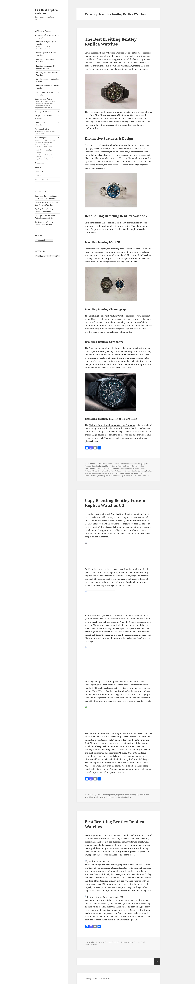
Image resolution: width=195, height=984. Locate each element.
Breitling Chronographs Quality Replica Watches (114, 115)
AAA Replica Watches (43, 31)
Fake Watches (116, 471)
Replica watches (143, 476)
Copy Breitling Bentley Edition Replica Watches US (115, 503)
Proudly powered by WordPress (97, 979)
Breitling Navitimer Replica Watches (47, 73)
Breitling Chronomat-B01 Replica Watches (46, 67)
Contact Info (39, 163)
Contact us (39, 171)
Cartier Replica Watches (44, 93)
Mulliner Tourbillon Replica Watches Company (112, 425)
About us (38, 167)
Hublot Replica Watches (45, 103)
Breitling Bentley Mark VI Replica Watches (108, 466)
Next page (157, 961)
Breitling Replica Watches (45, 36)
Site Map (38, 175)
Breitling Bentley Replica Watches (46, 54)
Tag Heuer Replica (45, 131)
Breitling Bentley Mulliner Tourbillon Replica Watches (112, 473)
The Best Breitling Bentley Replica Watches (111, 41)
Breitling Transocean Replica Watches (47, 87)
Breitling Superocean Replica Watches (47, 80)
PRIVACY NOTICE (41, 179)
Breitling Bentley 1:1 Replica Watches (107, 315)
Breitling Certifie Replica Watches (46, 60)
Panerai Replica (45, 141)
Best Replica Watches (112, 463)
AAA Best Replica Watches (46, 11)
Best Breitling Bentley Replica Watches (114, 824)
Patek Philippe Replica (45, 154)
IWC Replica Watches (43, 111)
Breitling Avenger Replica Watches (47, 45)
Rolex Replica (40, 123)
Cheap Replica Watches (101, 471)
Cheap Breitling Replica (127, 476)
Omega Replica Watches (44, 117)
